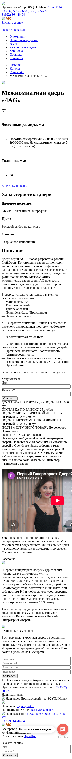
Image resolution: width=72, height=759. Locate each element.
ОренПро (30, 736)
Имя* (5, 382)
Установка (17, 51)
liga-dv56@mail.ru (42, 709)
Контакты (16, 58)
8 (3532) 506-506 (13, 11)
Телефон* (8, 390)
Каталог (15, 68)
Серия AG (17, 72)
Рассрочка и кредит (23, 47)
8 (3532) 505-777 (36, 11)
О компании (18, 36)
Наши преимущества (24, 40)
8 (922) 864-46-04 (13, 14)
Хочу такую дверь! (14, 185)
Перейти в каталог (14, 29)
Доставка (16, 54)
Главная (15, 65)
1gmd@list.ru (56, 7)
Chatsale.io (63, 737)
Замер (14, 43)
